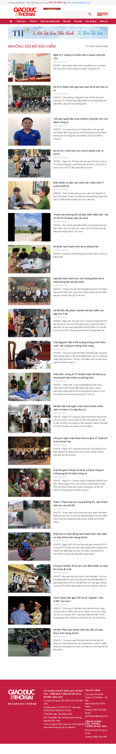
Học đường (90, 21)
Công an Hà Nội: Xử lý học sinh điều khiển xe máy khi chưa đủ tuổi (80, 568)
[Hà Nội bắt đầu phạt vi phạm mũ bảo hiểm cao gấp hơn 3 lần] (29, 323)
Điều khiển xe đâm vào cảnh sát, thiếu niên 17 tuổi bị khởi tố (78, 184)
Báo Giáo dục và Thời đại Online (25, 12)
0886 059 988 (100, 737)
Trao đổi (78, 21)
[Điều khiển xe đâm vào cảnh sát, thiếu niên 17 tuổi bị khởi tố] (29, 195)
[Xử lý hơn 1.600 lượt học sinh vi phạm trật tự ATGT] (29, 163)
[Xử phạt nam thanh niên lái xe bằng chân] (29, 259)
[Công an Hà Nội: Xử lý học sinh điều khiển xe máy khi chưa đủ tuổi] (29, 578)
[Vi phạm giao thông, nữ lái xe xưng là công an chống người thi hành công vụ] (29, 482)
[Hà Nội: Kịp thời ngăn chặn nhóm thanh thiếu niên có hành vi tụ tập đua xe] (29, 419)
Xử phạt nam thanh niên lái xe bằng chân (75, 246)
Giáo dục (21, 21)
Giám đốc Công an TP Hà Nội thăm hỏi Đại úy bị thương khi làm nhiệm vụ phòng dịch (79, 376)
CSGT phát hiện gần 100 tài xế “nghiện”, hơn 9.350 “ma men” (78, 599)
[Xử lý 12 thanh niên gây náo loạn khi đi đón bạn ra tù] (29, 99)
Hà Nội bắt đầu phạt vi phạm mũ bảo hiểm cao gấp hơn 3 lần (78, 312)
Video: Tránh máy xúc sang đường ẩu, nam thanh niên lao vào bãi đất (80, 504)
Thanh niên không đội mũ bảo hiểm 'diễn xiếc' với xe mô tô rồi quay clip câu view (80, 216)
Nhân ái (103, 21)
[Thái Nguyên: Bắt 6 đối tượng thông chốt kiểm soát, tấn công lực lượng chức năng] (29, 355)
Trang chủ (11, 21)
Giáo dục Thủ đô (102, 14)
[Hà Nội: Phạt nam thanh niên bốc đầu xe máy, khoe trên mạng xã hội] (29, 642)
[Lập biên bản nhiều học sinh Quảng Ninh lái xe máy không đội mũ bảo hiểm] (29, 291)
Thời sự (33, 21)
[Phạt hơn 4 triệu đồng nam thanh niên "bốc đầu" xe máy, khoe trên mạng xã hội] (29, 546)
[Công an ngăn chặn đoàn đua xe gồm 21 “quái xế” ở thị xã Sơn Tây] (29, 451)
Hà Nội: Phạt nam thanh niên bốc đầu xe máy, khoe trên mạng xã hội (78, 631)
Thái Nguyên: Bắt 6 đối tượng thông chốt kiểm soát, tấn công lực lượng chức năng (79, 344)
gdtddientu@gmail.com (81, 3)
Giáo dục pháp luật (50, 21)
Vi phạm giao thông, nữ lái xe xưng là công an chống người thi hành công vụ (78, 472)
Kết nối (66, 21)
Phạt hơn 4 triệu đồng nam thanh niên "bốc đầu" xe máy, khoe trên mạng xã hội (80, 536)
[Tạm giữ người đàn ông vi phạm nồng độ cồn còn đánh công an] (29, 131)
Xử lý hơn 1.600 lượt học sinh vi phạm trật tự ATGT (78, 152)
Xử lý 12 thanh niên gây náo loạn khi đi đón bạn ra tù (80, 89)
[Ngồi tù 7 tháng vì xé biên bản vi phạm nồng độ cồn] (29, 67)
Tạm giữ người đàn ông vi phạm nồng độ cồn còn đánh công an (80, 121)
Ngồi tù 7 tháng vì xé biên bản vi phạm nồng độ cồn (79, 57)
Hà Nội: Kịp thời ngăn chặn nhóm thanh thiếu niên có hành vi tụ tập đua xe (78, 408)
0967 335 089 (100, 710)
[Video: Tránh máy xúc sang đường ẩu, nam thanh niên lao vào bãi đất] (29, 514)
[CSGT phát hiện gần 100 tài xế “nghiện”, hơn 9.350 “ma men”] (29, 610)
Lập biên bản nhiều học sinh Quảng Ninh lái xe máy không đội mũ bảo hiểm (78, 280)
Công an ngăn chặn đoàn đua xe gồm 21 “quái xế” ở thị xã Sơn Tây (80, 440)
